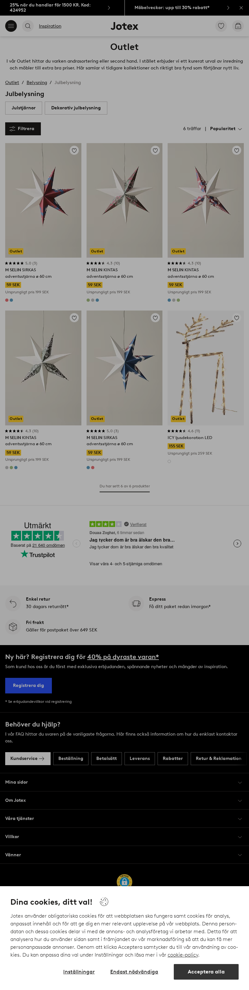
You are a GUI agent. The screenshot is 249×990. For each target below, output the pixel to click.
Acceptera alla (206, 972)
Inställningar (79, 972)
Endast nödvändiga (134, 972)
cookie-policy (183, 955)
